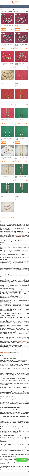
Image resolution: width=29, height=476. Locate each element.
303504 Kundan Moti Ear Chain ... (20, 120)
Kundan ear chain (9, 270)
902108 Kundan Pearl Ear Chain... (21, 45)
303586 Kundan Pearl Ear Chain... (21, 64)
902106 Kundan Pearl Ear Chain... (21, 26)
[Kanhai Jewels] (15, 2)
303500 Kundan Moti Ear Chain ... (20, 195)
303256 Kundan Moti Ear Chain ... (6, 158)
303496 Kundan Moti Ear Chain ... (6, 195)
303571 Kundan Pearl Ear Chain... (21, 83)
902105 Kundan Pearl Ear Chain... (7, 26)
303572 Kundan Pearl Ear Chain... (7, 101)
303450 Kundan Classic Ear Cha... (7, 177)
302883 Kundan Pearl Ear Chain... (7, 83)
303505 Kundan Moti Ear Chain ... (6, 139)
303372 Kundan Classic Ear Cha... (21, 158)
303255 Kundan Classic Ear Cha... (7, 214)
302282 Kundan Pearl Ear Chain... (7, 64)
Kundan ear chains (18, 235)
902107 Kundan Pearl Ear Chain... (7, 45)
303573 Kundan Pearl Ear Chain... (21, 101)
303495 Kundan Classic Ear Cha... (21, 177)
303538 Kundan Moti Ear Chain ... (6, 120)
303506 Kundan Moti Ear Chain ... (20, 139)
